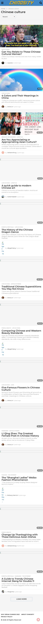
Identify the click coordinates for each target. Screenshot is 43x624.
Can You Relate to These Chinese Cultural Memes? (21, 52)
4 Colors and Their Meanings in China (20, 96)
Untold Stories (16, 283)
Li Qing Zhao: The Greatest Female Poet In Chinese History (20, 434)
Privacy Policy (6, 616)
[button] (2, 3)
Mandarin (5, 430)
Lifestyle (20, 137)
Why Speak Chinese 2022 (10, 614)
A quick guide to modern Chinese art (16, 186)
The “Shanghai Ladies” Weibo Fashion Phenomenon (19, 478)
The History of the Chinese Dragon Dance (17, 230)
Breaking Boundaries (9, 137)
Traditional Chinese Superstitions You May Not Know (21, 287)
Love (12, 384)
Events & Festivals (8, 227)
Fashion (4, 475)
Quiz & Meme (6, 49)
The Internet (12, 475)
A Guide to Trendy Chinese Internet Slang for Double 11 (18, 579)
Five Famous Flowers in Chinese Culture (21, 388)
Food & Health (6, 328)
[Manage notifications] (38, 619)
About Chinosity (27, 614)
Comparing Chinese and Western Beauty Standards (21, 331)
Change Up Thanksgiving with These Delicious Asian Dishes (20, 535)
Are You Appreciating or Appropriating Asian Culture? (19, 140)
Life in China (6, 93)
